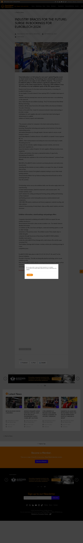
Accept (29, 274)
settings (27, 269)
